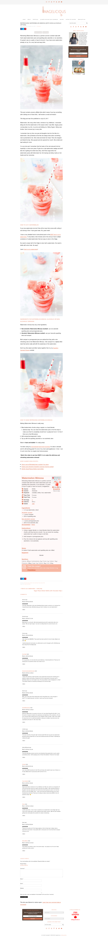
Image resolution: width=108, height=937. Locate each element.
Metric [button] (33, 524)
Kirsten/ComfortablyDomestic (28, 671)
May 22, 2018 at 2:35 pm (27, 601)
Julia (33, 503)
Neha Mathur (25, 840)
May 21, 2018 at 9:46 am (27, 656)
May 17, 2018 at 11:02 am (27, 805)
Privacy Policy (63, 935)
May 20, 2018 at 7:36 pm (27, 692)
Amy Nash (24, 654)
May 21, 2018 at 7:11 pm (27, 618)
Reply (24, 609)
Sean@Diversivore (26, 707)
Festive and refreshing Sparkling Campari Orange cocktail (38, 466)
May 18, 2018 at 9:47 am (27, 766)
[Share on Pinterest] (25, 29)
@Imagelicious (31, 570)
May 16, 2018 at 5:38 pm (27, 824)
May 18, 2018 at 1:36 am (27, 783)
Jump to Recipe (38, 32)
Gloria (23, 804)
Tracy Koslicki (25, 781)
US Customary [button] (26, 524)
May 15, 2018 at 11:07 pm (27, 842)
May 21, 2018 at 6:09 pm (27, 635)
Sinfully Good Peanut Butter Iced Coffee (33, 469)
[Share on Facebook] (21, 29)
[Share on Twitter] (23, 29)
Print (55, 487)
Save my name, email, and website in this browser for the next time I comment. (37, 894)
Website (22, 888)
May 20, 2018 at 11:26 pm (27, 672)
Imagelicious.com (54, 11)
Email (21, 883)
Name (21, 878)
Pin (60, 487)
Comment (22, 868)
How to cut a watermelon (31, 249)
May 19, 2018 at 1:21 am (27, 749)
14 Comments (39, 26)
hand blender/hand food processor (40, 446)
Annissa (24, 764)
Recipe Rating (23, 863)
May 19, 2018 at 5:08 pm (27, 731)
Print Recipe (45, 32)
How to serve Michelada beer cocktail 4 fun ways (35, 464)
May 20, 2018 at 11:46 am (27, 709)
